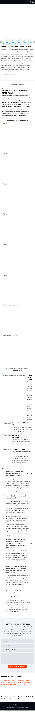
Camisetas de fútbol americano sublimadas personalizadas (25, 698)
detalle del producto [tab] (17, 84)
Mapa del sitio (10, 707)
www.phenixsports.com (25, 705)
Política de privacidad (22, 707)
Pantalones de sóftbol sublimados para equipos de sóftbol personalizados (9, 698)
